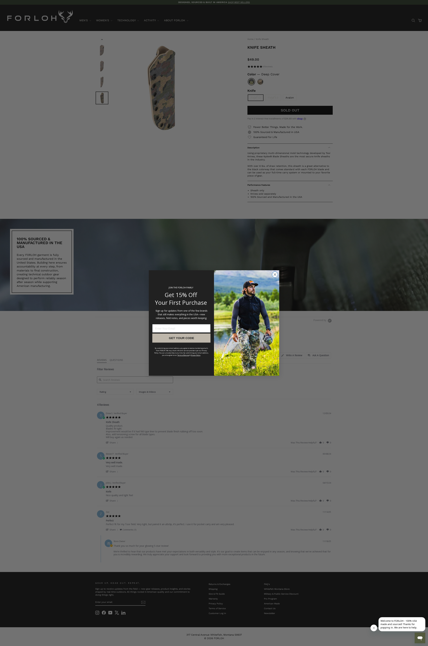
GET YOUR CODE (181, 338)
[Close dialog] (275, 274)
